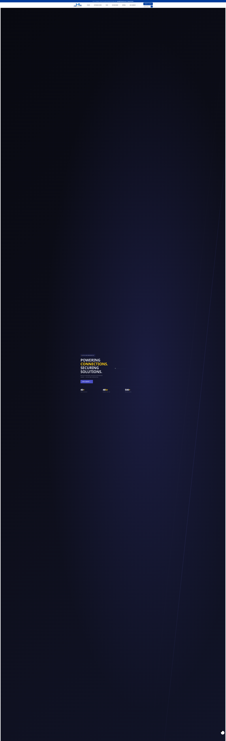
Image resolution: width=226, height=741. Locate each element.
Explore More (116, 5)
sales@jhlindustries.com (122, 1)
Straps (89, 5)
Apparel (124, 5)
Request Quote (130, 1)
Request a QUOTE (148, 3)
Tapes (108, 5)
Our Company (133, 5)
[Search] (152, 7)
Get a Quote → (86, 381)
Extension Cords (98, 5)
